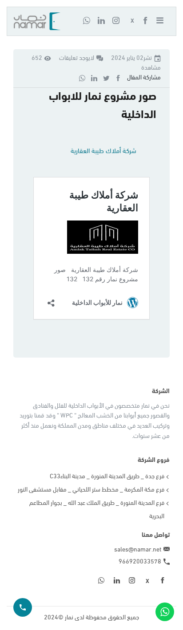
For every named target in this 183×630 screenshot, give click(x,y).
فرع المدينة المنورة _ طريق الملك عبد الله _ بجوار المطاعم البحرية (96, 510)
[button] (162, 21)
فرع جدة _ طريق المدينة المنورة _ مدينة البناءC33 (107, 476)
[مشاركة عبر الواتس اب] (82, 78)
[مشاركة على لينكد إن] (94, 78)
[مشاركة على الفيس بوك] (118, 78)
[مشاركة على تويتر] (106, 78)
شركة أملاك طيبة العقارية (103, 151)
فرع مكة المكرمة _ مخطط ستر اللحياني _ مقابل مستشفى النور (91, 490)
